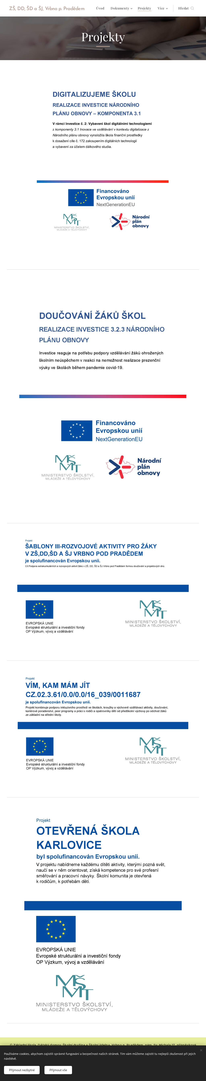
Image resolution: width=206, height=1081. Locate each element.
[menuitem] (101, 8)
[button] (186, 8)
